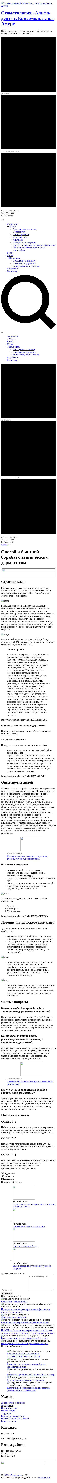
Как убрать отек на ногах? (14, 1301)
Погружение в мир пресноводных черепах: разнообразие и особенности (28, 1389)
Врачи (10, 253)
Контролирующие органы (26, 266)
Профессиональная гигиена (15, 1418)
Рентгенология (8, 1421)
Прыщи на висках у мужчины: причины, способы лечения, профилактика (27, 857)
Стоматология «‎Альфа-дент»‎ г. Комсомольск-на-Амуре (27, 18)
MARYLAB (44, 1477)
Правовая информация (24, 263)
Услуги (12, 226)
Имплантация (20, 237)
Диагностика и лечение (24, 229)
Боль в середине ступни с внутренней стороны (24, 1338)
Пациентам (14, 258)
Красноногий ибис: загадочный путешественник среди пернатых (23, 1354)
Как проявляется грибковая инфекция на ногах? (25, 1322)
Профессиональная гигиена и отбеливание (34, 245)
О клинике (12, 224)
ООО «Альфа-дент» (13, 1475)
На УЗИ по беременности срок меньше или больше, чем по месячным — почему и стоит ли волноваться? (27, 1331)
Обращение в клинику (24, 260)
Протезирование (21, 234)
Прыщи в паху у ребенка (25, 1246)
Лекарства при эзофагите (13, 1317)
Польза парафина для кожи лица (29, 1226)
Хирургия (18, 239)
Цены (10, 255)
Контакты (12, 271)
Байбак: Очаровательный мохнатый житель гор (31, 1374)
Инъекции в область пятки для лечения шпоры (24, 1343)
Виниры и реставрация (24, 242)
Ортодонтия (19, 232)
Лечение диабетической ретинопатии (25, 1380)
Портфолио (12, 268)
